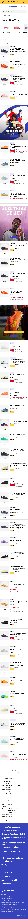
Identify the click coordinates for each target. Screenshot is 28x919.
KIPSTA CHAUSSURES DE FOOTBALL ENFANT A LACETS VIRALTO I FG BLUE (17, 161)
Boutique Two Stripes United (8, 812)
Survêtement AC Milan (7, 804)
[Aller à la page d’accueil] (12, 6)
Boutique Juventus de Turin (8, 791)
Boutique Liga (4, 802)
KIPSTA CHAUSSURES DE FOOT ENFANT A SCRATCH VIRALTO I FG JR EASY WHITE (18, 465)
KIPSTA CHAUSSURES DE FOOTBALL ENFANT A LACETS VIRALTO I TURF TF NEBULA (17, 526)
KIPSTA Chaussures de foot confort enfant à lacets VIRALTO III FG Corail (18, 146)
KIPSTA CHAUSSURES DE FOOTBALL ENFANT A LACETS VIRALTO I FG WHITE (17, 568)
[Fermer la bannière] (25, 2)
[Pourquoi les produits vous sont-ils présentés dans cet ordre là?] (2, 43)
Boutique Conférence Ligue (8, 814)
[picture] (4, 50)
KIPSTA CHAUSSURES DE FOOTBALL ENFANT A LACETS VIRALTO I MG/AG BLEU (17, 78)
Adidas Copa (6, 32)
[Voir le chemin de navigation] (2, 15)
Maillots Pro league (6, 818)
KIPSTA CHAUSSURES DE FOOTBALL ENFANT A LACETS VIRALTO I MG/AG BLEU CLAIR (17, 193)
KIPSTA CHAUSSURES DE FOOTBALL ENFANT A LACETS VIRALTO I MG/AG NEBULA (17, 511)
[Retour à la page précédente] (8, 771)
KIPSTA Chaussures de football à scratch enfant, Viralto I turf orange (18, 603)
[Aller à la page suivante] (19, 771)
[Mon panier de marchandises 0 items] (25, 6)
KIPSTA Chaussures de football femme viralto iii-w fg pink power (18, 93)
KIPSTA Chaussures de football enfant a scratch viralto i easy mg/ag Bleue (18, 177)
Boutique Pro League (6, 820)
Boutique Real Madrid (6, 789)
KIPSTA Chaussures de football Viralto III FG (18, 480)
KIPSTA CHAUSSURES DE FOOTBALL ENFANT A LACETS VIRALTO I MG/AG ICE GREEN (17, 361)
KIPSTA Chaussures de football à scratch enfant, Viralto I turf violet (18, 245)
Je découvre (14, 136)
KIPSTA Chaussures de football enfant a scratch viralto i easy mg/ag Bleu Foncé (18, 275)
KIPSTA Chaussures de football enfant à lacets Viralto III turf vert (18, 692)
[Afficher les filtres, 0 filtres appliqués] (3, 40)
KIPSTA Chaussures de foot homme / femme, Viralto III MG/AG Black (17, 619)
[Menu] (3, 6)
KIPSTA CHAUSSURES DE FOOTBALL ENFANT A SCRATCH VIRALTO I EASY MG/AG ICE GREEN (18, 724)
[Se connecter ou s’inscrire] (21, 6)
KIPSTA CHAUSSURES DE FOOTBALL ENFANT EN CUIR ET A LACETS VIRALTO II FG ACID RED (18, 63)
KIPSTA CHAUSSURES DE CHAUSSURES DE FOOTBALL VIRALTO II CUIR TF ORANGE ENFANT (17, 292)
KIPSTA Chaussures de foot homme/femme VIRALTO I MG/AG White (17, 376)
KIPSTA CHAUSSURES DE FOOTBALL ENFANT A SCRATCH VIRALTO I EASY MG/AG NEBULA (18, 50)
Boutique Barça (5, 800)
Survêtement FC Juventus (8, 795)
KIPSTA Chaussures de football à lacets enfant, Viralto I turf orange (18, 584)
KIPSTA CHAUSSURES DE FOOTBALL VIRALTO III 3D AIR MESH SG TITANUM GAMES (17, 664)
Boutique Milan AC (6, 793)
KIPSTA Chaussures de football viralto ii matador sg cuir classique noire (18, 495)
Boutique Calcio (5, 787)
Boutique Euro (5, 783)
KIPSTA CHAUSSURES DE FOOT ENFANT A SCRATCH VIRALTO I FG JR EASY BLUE (18, 407)
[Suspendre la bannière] (23, 2)
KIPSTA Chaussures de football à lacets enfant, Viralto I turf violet (18, 420)
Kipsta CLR (17, 32)
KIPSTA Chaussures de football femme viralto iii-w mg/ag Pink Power (18, 754)
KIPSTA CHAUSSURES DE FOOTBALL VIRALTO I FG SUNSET (18, 679)
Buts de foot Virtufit (6, 781)
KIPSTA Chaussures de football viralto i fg (18, 707)
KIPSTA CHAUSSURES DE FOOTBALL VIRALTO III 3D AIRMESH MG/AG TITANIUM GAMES (17, 650)
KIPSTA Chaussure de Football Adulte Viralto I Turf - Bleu (18, 634)
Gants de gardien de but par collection (11, 785)
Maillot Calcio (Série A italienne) (9, 808)
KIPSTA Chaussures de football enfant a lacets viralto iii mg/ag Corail (18, 392)
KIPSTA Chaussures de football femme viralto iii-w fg (18, 345)
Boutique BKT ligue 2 (6, 816)
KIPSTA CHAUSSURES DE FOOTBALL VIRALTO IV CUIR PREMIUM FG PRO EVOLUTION (17, 451)
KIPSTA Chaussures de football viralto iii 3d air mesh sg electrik (18, 435)
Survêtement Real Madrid (8, 810)
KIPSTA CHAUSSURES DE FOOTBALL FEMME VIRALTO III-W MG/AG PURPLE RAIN (18, 540)
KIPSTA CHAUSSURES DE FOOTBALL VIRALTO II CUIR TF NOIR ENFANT (17, 554)
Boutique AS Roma (6, 798)
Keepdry (3, 806)
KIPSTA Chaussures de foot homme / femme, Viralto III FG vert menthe (17, 740)
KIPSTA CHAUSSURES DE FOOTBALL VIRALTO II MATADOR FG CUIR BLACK (18, 260)
